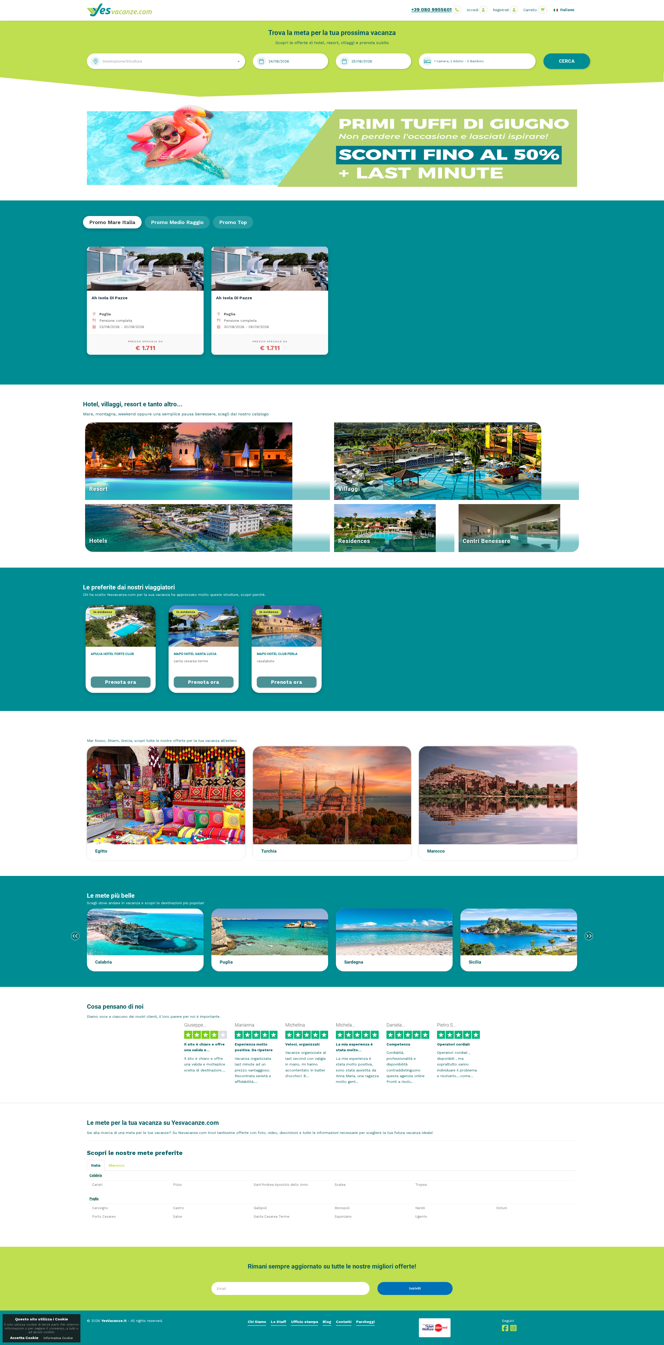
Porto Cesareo (104, 1216)
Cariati (97, 1185)
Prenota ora (120, 682)
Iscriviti (415, 1288)
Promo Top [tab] (233, 222)
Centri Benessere (486, 541)
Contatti (343, 1322)
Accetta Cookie (24, 1338)
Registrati (501, 10)
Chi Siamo (257, 1322)
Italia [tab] (95, 1165)
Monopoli (342, 1208)
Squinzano (343, 1216)
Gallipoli (260, 1208)
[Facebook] (505, 1329)
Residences (354, 541)
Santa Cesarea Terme (271, 1216)
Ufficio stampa (304, 1322)
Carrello (530, 10)
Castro (178, 1208)
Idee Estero (103, 730)
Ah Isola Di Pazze (110, 297)
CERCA (567, 61)
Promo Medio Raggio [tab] (177, 222)
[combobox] (166, 61)
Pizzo (177, 1185)
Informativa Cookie (58, 1338)
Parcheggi (365, 1322)
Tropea (421, 1185)
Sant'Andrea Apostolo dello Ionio (281, 1185)
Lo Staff (278, 1322)
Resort (98, 489)
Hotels (98, 541)
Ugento (421, 1216)
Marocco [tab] (117, 1165)
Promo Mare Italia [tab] (112, 222)
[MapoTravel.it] (121, 10)
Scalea (340, 1185)
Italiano (567, 10)
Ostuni (501, 1208)
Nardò (420, 1208)
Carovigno (100, 1208)
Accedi (472, 10)
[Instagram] (513, 1329)
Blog (327, 1322)
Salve (177, 1216)
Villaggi (349, 489)
